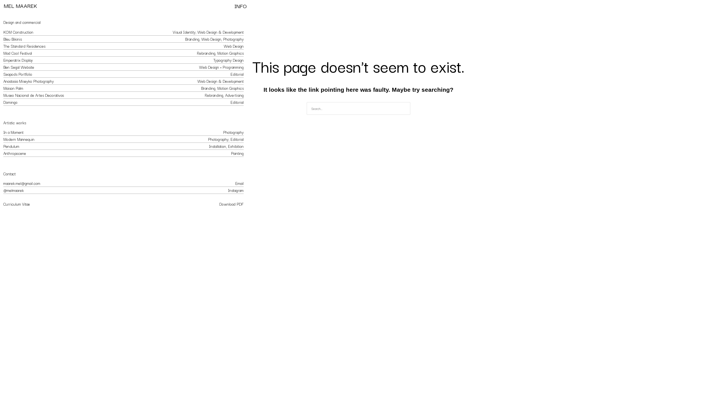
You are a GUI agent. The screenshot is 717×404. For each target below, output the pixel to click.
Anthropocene (14, 153)
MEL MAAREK (20, 5)
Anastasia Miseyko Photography (28, 81)
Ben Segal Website (18, 67)
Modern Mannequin (18, 139)
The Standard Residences (24, 46)
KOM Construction (18, 32)
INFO (240, 6)
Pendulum (11, 146)
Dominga (10, 102)
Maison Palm (13, 88)
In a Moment (13, 132)
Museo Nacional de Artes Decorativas (33, 95)
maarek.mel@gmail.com (21, 183)
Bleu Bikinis (12, 39)
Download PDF (231, 204)
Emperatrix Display (18, 60)
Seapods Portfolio (17, 74)
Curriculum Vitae (16, 204)
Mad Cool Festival (17, 53)
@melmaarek (13, 190)
